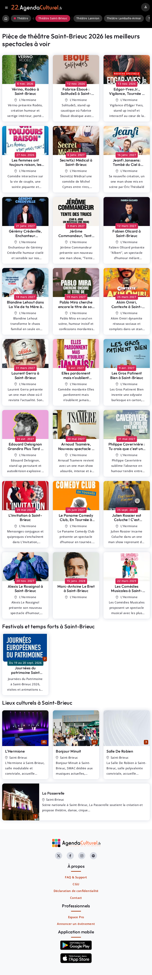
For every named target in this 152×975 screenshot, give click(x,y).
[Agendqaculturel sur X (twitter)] (58, 855)
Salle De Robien (119, 751)
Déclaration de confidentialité (76, 891)
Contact (76, 898)
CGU (76, 884)
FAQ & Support (76, 877)
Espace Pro (76, 917)
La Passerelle (53, 793)
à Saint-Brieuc (25, 91)
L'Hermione (15, 751)
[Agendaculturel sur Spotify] (93, 855)
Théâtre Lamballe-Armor (124, 18)
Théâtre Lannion (87, 18)
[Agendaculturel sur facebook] (70, 855)
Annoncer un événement (76, 924)
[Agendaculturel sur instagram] (81, 855)
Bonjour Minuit (68, 751)
